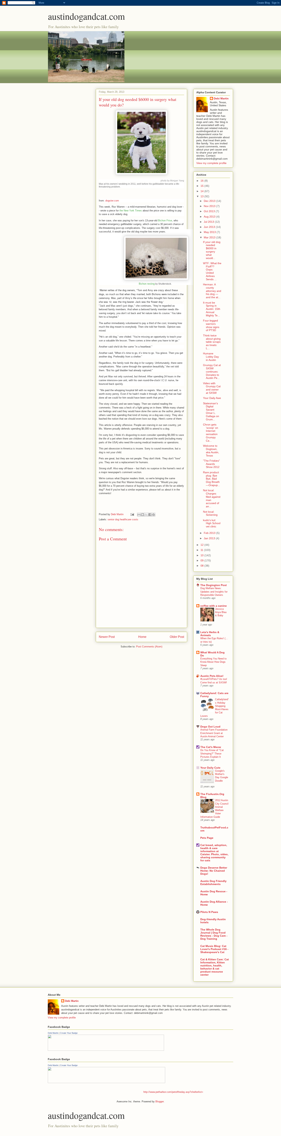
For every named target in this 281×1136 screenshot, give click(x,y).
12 (202, 544)
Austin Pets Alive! (211, 675)
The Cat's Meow (210, 747)
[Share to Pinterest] (153, 514)
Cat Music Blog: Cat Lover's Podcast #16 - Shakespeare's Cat (214, 949)
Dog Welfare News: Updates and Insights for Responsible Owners (213, 591)
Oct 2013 (210, 211)
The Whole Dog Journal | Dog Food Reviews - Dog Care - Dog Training (213, 934)
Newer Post (107, 636)
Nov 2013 (210, 206)
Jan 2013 (210, 538)
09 (202, 560)
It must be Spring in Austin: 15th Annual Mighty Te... (211, 309)
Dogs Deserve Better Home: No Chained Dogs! (213, 870)
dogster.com (112, 200)
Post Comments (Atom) (149, 646)
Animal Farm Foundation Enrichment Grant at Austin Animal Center (213, 733)
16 (202, 180)
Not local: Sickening (210, 513)
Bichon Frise (165, 220)
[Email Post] (132, 514)
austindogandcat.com (86, 16)
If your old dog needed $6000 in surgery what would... (211, 250)
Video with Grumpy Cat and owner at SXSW (212, 388)
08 (202, 565)
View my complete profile (211, 163)
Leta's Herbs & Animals (209, 634)
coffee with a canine (213, 605)
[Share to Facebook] (150, 514)
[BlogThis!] (143, 514)
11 (202, 549)
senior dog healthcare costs (123, 519)
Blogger (159, 1101)
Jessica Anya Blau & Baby (221, 612)
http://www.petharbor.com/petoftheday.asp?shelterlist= (173, 1092)
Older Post (177, 636)
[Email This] (139, 514)
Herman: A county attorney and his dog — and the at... (212, 291)
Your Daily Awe (212, 398)
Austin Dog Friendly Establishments (213, 882)
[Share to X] (146, 514)
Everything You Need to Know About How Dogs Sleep (213, 662)
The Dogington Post (213, 585)
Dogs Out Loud (210, 726)
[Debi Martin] (106, 1049)
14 (202, 191)
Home (142, 636)
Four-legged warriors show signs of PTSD (211, 325)
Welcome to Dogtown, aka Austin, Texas (211, 450)
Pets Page (206, 837)
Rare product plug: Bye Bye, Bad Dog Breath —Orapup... (211, 479)
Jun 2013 (210, 226)
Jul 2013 (209, 221)
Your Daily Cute (210, 767)
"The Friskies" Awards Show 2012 (211, 464)
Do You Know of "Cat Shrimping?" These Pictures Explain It (212, 753)
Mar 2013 (210, 237)
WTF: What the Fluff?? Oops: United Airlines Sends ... (212, 271)
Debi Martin (221, 98)
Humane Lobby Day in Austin (211, 356)
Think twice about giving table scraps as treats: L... (212, 342)
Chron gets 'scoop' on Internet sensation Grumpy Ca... (210, 432)
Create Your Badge (69, 1033)
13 (202, 196)
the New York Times (130, 210)
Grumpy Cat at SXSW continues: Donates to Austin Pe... (212, 371)
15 (202, 185)
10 (202, 555)
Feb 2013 (210, 532)
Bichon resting (147, 283)
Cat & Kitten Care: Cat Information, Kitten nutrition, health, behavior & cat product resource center (214, 967)
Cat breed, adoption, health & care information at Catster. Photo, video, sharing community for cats (214, 853)
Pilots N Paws (209, 912)
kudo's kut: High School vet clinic (211, 523)
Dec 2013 (210, 200)
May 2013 (210, 232)
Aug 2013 (210, 216)
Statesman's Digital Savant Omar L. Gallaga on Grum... (211, 411)
